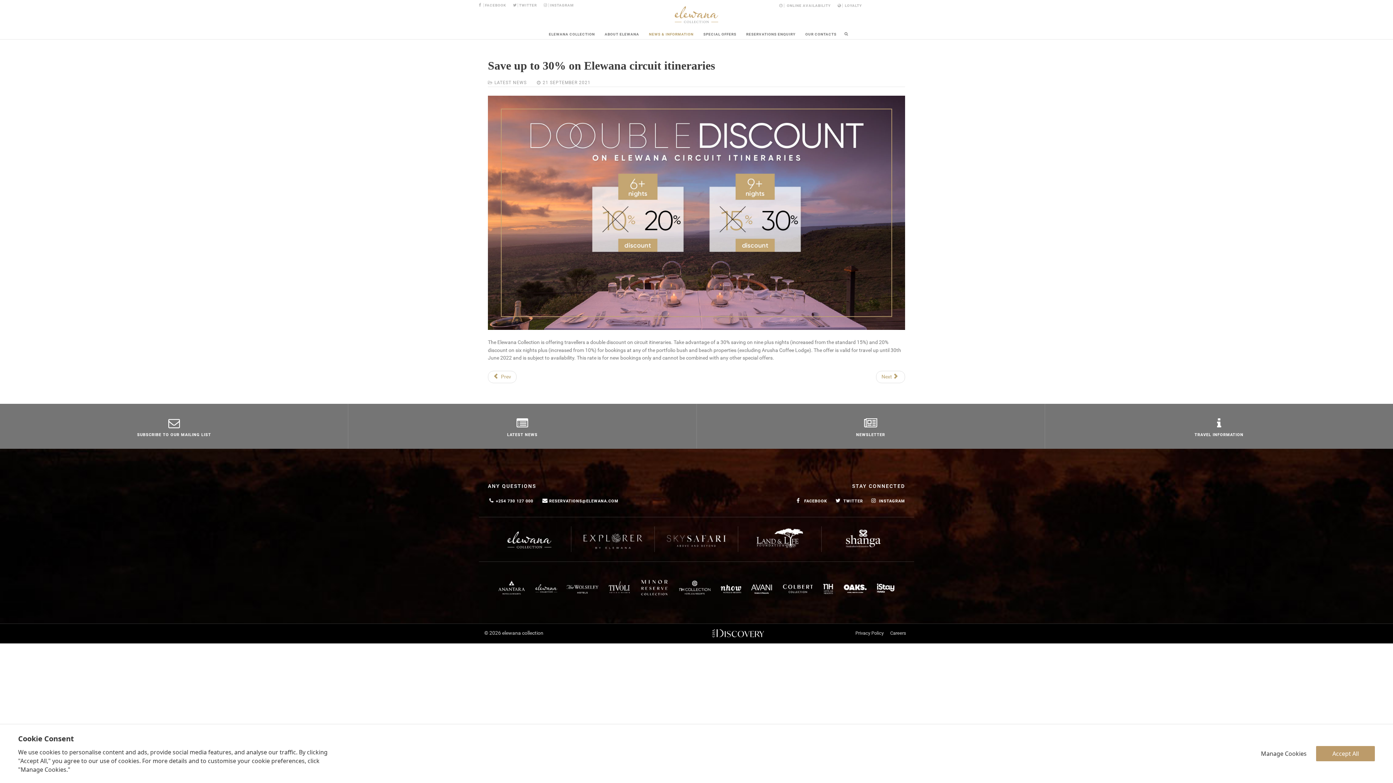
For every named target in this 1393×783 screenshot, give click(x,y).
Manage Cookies (1284, 754)
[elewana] (696, 14)
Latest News (510, 82)
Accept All (1345, 754)
